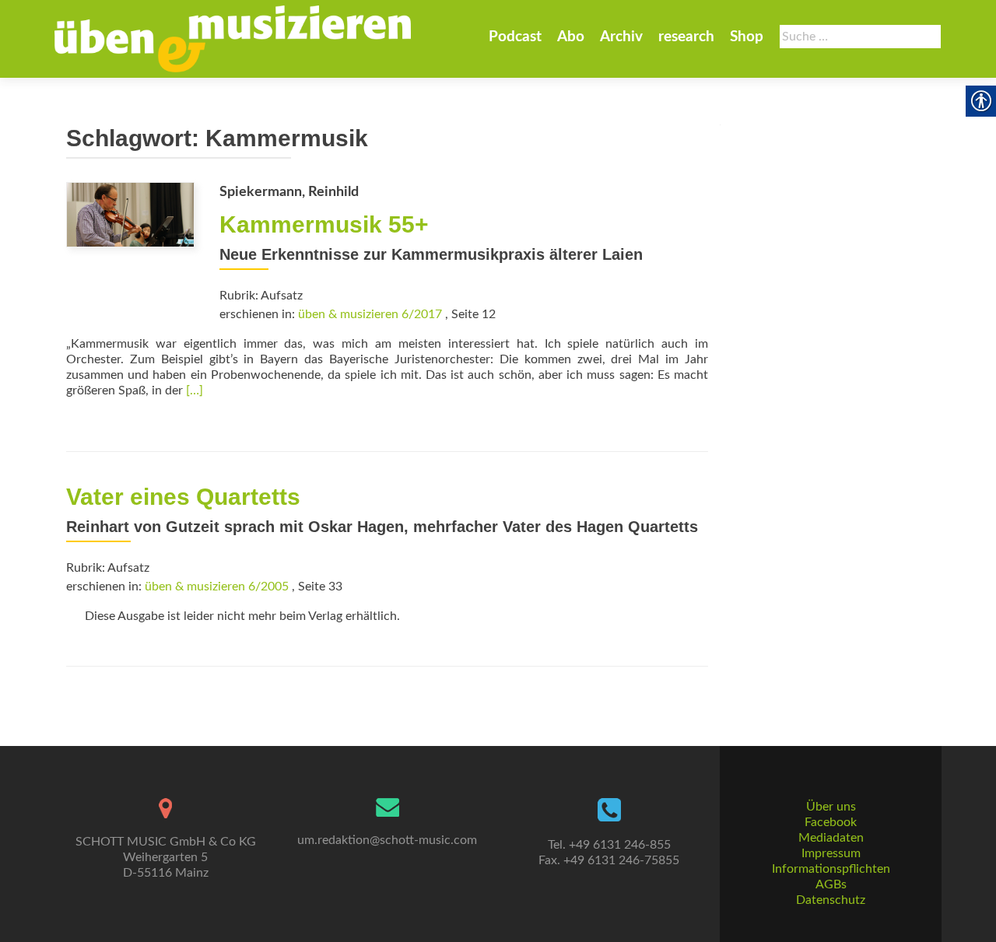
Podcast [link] (515, 37)
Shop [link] (746, 37)
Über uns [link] (831, 806)
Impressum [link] (831, 853)
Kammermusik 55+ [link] (324, 224)
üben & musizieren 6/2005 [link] (217, 586)
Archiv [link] (621, 37)
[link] (232, 39)
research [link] (686, 37)
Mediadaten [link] (831, 838)
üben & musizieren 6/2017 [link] (370, 314)
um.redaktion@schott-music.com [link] (387, 840)
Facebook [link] (831, 822)
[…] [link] (194, 390)
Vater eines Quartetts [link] (183, 497)
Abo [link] (570, 37)
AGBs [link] (831, 884)
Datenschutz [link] (830, 900)
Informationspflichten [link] (831, 869)
